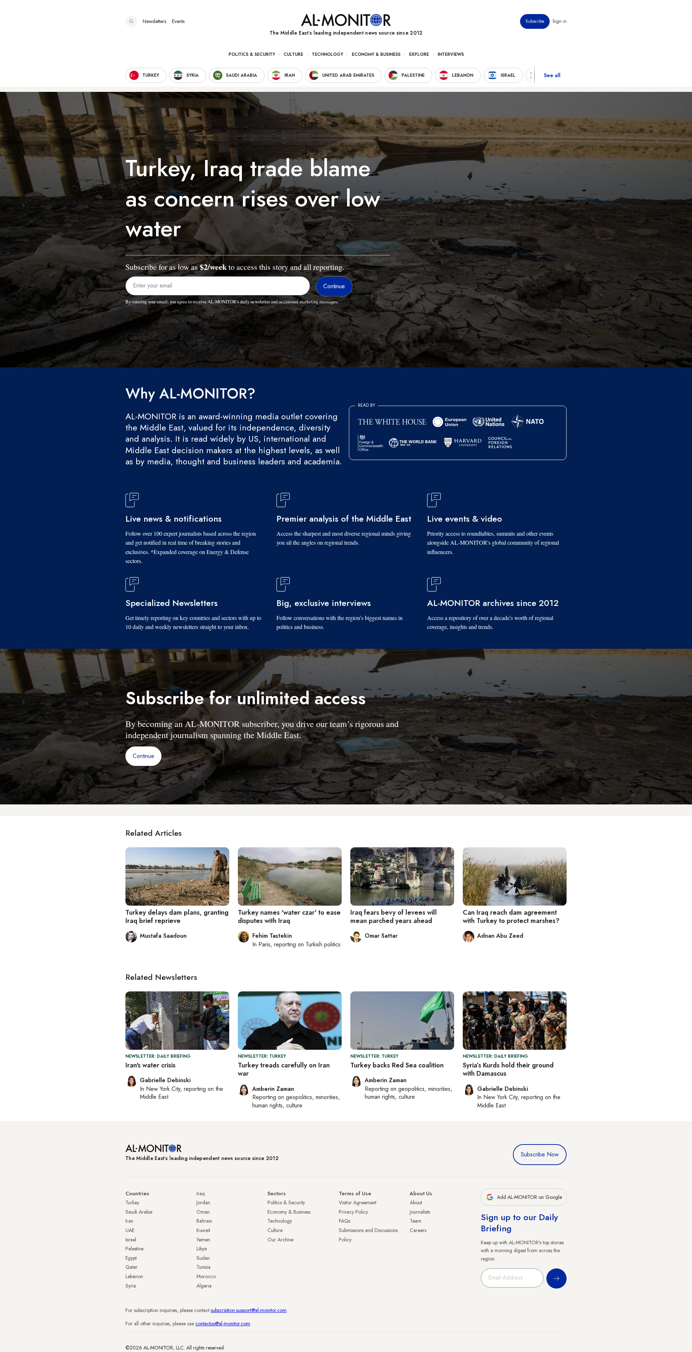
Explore (419, 54)
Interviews (451, 54)
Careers (418, 1230)
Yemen (203, 1239)
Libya (201, 1248)
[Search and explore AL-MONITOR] (131, 21)
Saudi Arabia (138, 1211)
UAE (129, 1230)
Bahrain (204, 1220)
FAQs (344, 1220)
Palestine (134, 1248)
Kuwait (203, 1230)
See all (552, 75)
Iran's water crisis (150, 1065)
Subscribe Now (540, 1154)
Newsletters (154, 21)
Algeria (204, 1285)
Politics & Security (252, 54)
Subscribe (534, 21)
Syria (130, 1285)
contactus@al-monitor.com (222, 1323)
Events (178, 21)
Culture (293, 54)
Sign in (560, 21)
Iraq (200, 1193)
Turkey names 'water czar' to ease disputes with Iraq (289, 916)
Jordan (203, 1202)
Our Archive (280, 1239)
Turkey (132, 1202)
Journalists (420, 1211)
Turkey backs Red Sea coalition (397, 1065)
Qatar (131, 1267)
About (416, 1202)
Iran (129, 1220)
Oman (203, 1211)
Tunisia (203, 1267)
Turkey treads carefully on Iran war (284, 1069)
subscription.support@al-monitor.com (249, 1310)
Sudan (203, 1258)
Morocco (206, 1276)
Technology (327, 54)
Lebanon (134, 1276)
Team (415, 1220)
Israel (130, 1239)
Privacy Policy (353, 1211)
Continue (143, 756)
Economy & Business (376, 54)
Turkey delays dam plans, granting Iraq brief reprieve (177, 916)
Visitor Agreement (357, 1202)
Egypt (131, 1258)
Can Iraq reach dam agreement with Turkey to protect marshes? (511, 916)
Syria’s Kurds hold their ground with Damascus (508, 1069)
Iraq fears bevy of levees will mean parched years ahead (393, 916)
